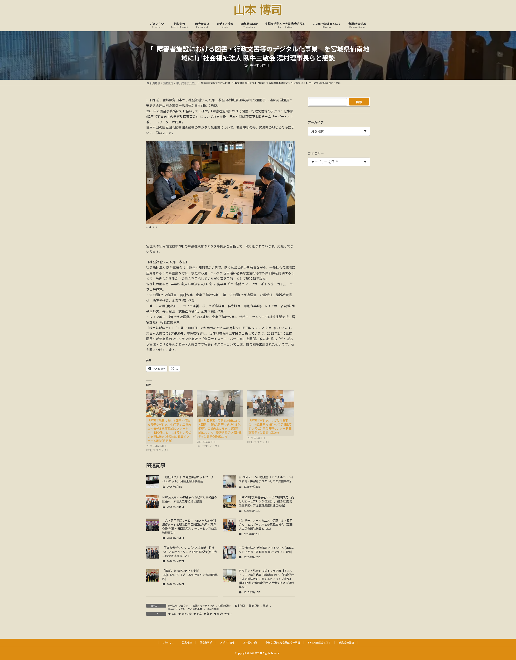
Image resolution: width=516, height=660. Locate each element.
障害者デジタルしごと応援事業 (185, 609)
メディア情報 (227, 642)
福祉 (209, 613)
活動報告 (187, 642)
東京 (199, 613)
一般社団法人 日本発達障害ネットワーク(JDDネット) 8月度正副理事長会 (188, 479)
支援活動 (186, 613)
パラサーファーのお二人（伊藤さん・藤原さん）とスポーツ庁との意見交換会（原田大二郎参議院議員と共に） (265, 524)
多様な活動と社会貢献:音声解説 (282, 642)
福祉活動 (254, 605)
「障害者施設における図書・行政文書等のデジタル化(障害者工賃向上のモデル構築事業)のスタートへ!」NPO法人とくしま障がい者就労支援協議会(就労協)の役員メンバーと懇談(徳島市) (169, 430)
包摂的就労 (224, 605)
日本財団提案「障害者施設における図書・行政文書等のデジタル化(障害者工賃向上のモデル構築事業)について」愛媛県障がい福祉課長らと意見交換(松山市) (219, 428)
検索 (359, 101)
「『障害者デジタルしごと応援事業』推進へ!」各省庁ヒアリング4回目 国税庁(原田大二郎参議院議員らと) (189, 552)
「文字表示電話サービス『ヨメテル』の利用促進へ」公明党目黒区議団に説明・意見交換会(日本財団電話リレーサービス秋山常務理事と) (189, 526)
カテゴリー (316, 153)
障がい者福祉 (224, 613)
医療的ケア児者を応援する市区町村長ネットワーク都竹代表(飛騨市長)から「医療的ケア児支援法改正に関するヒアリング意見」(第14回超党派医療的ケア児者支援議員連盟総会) (266, 579)
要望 (265, 605)
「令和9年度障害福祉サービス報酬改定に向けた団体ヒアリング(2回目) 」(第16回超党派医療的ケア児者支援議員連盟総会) (266, 501)
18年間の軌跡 (249, 642)
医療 (174, 613)
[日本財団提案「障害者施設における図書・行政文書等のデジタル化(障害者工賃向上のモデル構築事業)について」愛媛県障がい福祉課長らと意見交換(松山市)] (220, 403)
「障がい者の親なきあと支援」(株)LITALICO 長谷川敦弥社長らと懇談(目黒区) (190, 575)
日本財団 (240, 605)
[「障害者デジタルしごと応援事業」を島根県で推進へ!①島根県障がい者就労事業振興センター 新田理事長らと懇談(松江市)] (270, 403)
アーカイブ (316, 122)
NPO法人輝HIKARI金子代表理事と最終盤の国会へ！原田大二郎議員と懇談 (189, 499)
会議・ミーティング (203, 605)
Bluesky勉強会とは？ (319, 642)
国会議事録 (206, 642)
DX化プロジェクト (178, 605)
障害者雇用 (213, 609)
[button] (150, 181)
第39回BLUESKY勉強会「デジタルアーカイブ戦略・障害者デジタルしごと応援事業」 (266, 479)
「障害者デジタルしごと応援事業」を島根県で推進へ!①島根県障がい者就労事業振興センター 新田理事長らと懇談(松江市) (270, 426)
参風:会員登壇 (346, 642)
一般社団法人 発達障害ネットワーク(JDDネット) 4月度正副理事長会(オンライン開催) (266, 550)
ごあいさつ (168, 642)
